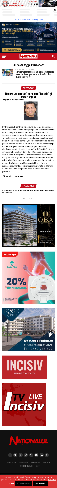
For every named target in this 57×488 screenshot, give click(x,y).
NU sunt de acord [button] (24, 483)
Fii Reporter (11, 462)
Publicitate (24, 462)
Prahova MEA (37, 190)
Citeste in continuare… (14, 176)
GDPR (38, 466)
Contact (46, 462)
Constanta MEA (9, 190)
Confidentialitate (26, 466)
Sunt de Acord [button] (40, 483)
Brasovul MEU (24, 190)
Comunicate (35, 462)
